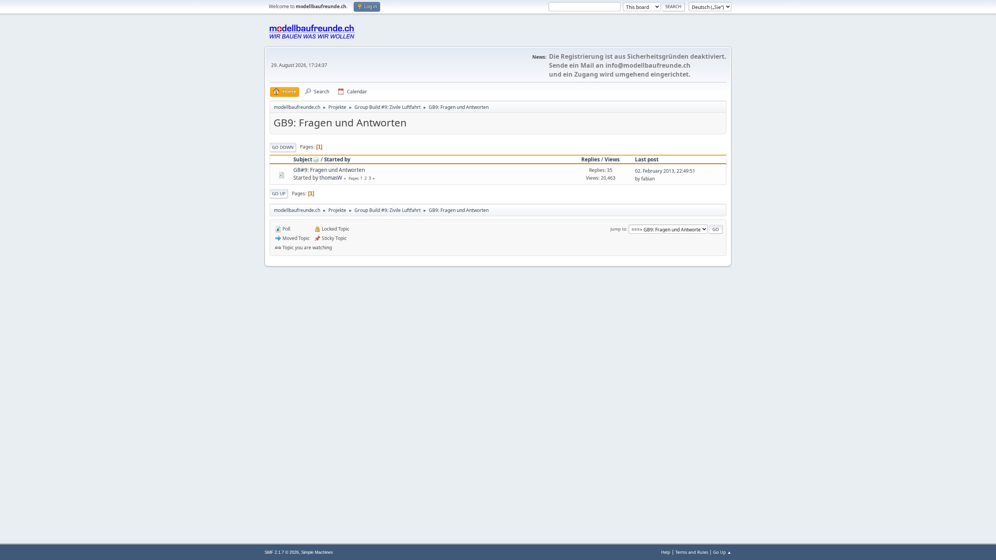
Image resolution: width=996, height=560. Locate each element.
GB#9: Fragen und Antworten (329, 169)
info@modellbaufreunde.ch (648, 65)
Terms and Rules (691, 552)
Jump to (618, 229)
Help (665, 552)
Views (612, 159)
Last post (647, 159)
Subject (302, 159)
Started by (337, 159)
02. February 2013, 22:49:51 (665, 171)
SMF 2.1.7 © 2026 (282, 552)
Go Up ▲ (722, 552)
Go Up (279, 193)
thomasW (330, 177)
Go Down (283, 147)
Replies (590, 159)
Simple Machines (317, 552)
